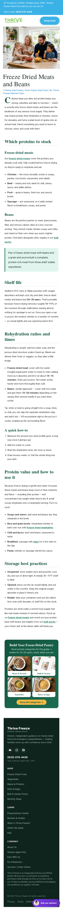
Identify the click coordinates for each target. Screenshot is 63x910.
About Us (12, 847)
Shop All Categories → (31, 702)
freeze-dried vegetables (40, 527)
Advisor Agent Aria (16, 852)
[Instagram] (16, 750)
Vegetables (13, 779)
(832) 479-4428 (24, 12)
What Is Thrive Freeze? (18, 823)
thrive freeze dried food (36, 90)
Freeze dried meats (13, 90)
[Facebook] (23, 750)
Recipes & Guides (16, 818)
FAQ (9, 833)
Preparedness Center (18, 813)
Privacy (11, 901)
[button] (46, 903)
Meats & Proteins (15, 784)
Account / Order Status (18, 867)
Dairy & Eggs (13, 789)
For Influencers (14, 862)
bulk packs (50, 621)
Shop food (49, 20)
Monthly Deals (14, 799)
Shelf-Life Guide (15, 828)
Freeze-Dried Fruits (17, 774)
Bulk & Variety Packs (17, 794)
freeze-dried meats (19, 158)
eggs (36, 541)
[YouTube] (10, 750)
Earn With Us (13, 857)
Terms (20, 901)
